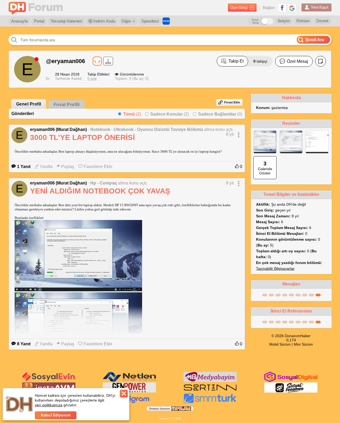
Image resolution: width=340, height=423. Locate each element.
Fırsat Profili (67, 104)
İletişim (284, 21)
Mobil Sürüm (280, 344)
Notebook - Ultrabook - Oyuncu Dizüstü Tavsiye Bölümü (146, 129)
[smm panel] (210, 380)
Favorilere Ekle (98, 166)
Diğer (126, 21)
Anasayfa (19, 21)
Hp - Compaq (103, 183)
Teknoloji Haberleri (66, 21)
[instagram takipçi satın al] (290, 380)
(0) (220, 114)
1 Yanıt (24, 166)
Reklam (303, 21)
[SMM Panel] (210, 402)
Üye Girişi (239, 7)
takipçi (260, 61)
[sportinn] (210, 391)
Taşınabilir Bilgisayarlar (275, 268)
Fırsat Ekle (232, 102)
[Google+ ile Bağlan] (292, 7)
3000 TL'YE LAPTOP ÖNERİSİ (82, 137)
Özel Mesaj (297, 61)
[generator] (129, 391)
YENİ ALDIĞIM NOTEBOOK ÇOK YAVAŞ (100, 191)
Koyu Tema (255, 21)
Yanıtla (46, 166)
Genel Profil (28, 104)
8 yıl (230, 134)
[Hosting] (129, 380)
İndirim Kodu (103, 21)
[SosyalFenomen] (290, 391)
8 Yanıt (24, 344)
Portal (39, 21)
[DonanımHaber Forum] (36, 8)
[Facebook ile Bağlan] (282, 7)
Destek (322, 21)
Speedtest (150, 21)
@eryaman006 (65, 61)
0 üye (92, 78)
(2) (132, 114)
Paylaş (67, 166)
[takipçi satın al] (48, 380)
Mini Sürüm (303, 344)
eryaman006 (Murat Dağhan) (58, 129)
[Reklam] (166, 21)
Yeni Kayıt (319, 7)
